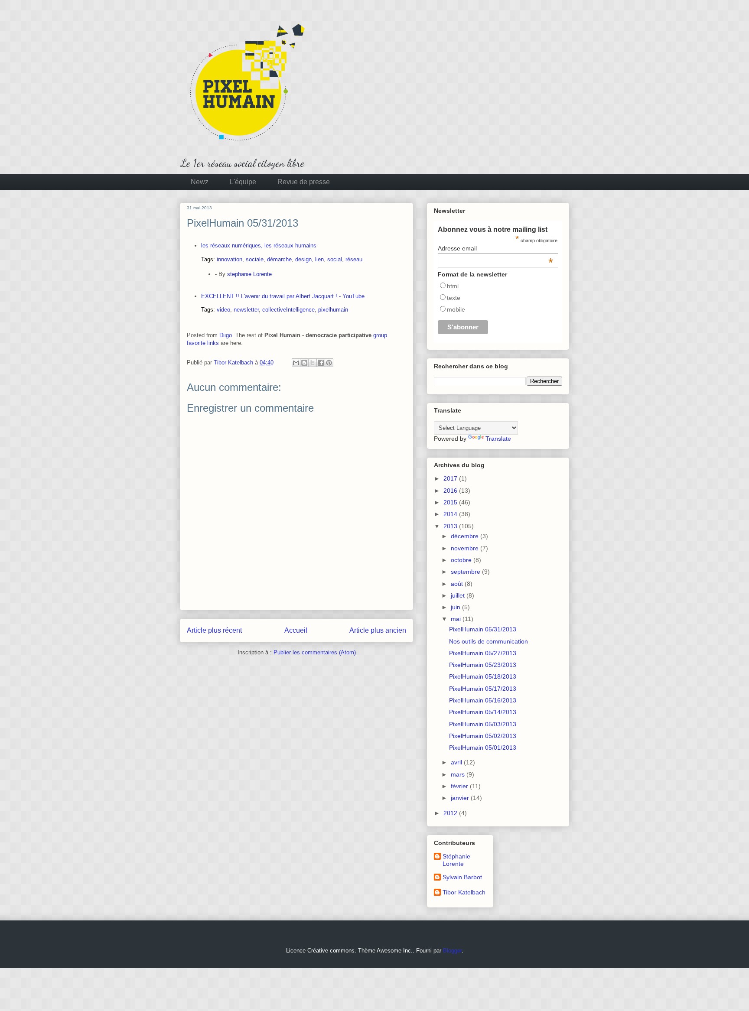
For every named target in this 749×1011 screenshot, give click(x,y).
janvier (461, 797)
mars (458, 774)
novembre (465, 548)
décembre (465, 536)
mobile (456, 309)
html (453, 286)
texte (453, 297)
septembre (466, 571)
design (303, 259)
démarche (279, 259)
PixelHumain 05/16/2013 (482, 700)
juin (456, 607)
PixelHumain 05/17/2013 (482, 688)
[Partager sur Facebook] (320, 362)
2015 (451, 502)
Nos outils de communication (488, 641)
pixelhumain (333, 309)
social (334, 259)
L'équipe (243, 181)
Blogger (452, 950)
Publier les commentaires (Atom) (315, 652)
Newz (199, 181)
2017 (451, 478)
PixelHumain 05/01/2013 (482, 747)
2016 (451, 490)
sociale (255, 259)
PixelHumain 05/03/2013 (482, 724)
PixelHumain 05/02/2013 (482, 735)
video (223, 309)
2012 (451, 812)
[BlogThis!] (304, 362)
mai (456, 618)
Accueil (295, 630)
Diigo (225, 335)
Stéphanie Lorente (456, 860)
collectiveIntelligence (288, 309)
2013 (451, 526)
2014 (451, 513)
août (458, 583)
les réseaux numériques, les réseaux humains (258, 245)
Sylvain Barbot (462, 877)
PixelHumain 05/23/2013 (482, 664)
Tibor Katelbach (464, 892)
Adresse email (495, 248)
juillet (458, 595)
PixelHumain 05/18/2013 (482, 676)
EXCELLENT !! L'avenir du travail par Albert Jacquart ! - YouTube (283, 296)
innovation (229, 259)
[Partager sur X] (312, 362)
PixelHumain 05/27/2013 (482, 653)
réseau (353, 259)
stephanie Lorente (249, 274)
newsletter (246, 309)
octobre (462, 559)
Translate (498, 438)
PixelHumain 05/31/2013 (482, 629)
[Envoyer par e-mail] (296, 362)
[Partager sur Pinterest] (329, 362)
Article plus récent (214, 630)
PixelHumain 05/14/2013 (482, 712)
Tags (207, 259)
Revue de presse (303, 181)
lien (319, 259)
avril (457, 762)
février (460, 786)
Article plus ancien (377, 630)
